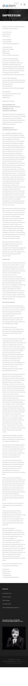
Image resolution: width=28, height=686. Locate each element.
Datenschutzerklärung (14, 663)
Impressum (21, 661)
